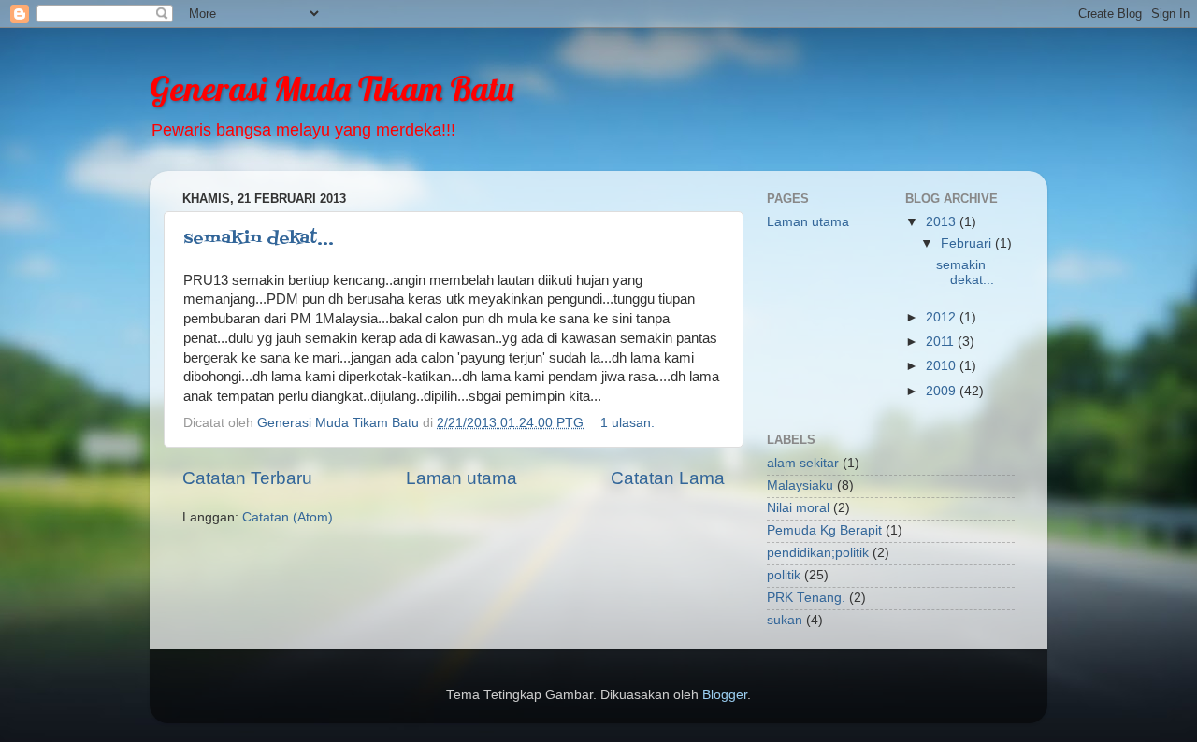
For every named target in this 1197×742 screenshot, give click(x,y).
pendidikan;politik (818, 553)
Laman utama (461, 478)
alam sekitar (803, 463)
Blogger (724, 695)
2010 (942, 366)
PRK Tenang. (806, 598)
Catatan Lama (668, 478)
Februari (968, 243)
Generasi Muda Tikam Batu (332, 88)
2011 (942, 342)
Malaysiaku (800, 485)
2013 (942, 222)
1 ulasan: (629, 423)
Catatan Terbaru (247, 478)
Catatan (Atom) (287, 517)
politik (783, 575)
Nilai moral (798, 508)
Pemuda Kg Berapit (824, 530)
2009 (942, 391)
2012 (942, 317)
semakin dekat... (258, 238)
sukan (784, 620)
